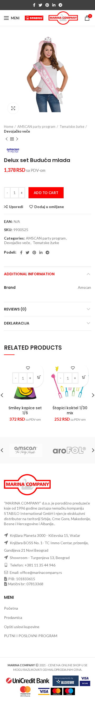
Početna (11, 608)
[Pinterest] (47, 5)
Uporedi (16, 207)
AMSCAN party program (36, 126)
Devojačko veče (17, 131)
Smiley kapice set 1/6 (25, 410)
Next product (17, 139)
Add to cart (46, 193)
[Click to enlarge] (13, 108)
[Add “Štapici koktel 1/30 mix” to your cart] (83, 377)
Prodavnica (13, 617)
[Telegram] (60, 5)
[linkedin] (54, 5)
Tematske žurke (72, 126)
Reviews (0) (15, 309)
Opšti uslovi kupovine (21, 626)
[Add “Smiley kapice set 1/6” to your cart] (39, 377)
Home (8, 126)
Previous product (6, 139)
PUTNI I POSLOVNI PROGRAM (30, 635)
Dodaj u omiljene (49, 207)
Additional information (29, 274)
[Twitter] (40, 5)
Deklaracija (16, 323)
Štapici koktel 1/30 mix (70, 410)
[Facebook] (34, 5)
